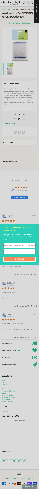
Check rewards (29, 487)
